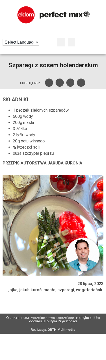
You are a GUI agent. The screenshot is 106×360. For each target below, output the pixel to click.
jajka (12, 289)
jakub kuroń (30, 289)
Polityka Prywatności (60, 321)
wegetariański (89, 289)
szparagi (65, 289)
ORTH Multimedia (61, 330)
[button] (61, 42)
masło (49, 289)
